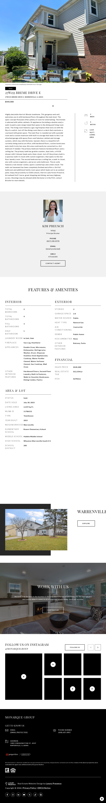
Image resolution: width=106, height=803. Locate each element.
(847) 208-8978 (53, 241)
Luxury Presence (53, 783)
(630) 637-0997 (64, 732)
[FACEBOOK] (7, 795)
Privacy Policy (29, 788)
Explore (86, 523)
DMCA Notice (44, 788)
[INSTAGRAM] (13, 795)
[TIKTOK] (35, 795)
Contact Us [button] (53, 610)
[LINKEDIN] (18, 795)
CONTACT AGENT (53, 263)
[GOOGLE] (41, 795)
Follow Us (75, 647)
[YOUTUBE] (24, 795)
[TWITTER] (30, 795)
